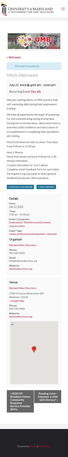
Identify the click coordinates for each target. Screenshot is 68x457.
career (12, 233)
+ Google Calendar (20, 187)
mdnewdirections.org (20, 268)
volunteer (51, 233)
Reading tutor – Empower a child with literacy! (48, 396)
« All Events (14, 57)
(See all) (36, 91)
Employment (16, 222)
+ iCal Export (46, 187)
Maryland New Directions (22, 245)
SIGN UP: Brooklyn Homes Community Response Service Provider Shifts (20, 401)
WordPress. (45, 446)
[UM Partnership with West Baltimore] (27, 8)
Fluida (33, 446)
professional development (31, 233)
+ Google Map (16, 300)
